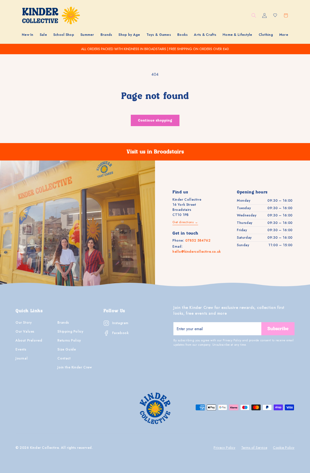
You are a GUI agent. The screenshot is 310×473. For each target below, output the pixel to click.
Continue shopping (155, 120)
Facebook (120, 332)
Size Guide (66, 349)
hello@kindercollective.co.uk (196, 251)
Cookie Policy (283, 447)
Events (21, 349)
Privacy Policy (224, 447)
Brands (63, 322)
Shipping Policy (70, 331)
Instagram (120, 322)
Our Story (24, 322)
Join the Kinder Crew (74, 367)
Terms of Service (254, 447)
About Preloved (29, 340)
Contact (63, 358)
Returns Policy (69, 340)
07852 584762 (197, 240)
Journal (22, 358)
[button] (43, 35)
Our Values (25, 331)
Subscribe (277, 329)
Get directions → (185, 222)
